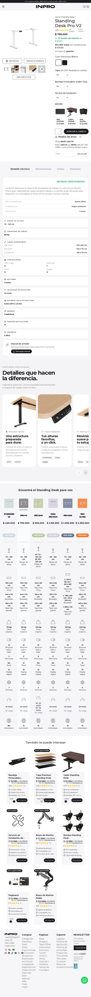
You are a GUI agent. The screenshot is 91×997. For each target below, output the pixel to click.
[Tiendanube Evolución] (80, 954)
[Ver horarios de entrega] (80, 136)
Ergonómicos (29, 967)
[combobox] (62, 75)
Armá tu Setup (43, 957)
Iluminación (28, 953)
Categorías (27, 939)
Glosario (43, 941)
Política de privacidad (62, 948)
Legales (60, 939)
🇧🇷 (13, 950)
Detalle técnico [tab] (20, 169)
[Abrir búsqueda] (84, 6)
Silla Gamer (45, 947)
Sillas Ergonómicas (28, 948)
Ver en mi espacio (35, 61)
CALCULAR (82, 154)
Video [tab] (60, 169)
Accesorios (27, 956)
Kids (24, 981)
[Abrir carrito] (87, 6)
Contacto (61, 961)
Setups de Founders (44, 968)
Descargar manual (23, 351)
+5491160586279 (12, 937)
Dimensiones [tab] (43, 169)
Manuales (61, 959)
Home (57, 17)
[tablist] (45, 168)
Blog (41, 939)
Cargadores (28, 964)
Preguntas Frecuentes (62, 954)
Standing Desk (68, 17)
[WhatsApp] (84, 980)
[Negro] (64, 62)
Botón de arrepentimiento (65, 965)
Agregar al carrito (76, 131)
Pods (24, 984)
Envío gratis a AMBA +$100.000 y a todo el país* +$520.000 (45, 1)
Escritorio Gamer (44, 951)
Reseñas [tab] (75, 169)
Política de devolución (62, 943)
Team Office (45, 944)
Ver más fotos (24, 77)
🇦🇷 (6, 950)
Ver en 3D (14, 61)
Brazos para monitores (28, 960)
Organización (29, 970)
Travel (25, 987)
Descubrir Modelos (44, 962)
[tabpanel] (45, 267)
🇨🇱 (10, 950)
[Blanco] (58, 63)
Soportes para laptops (26, 976)
